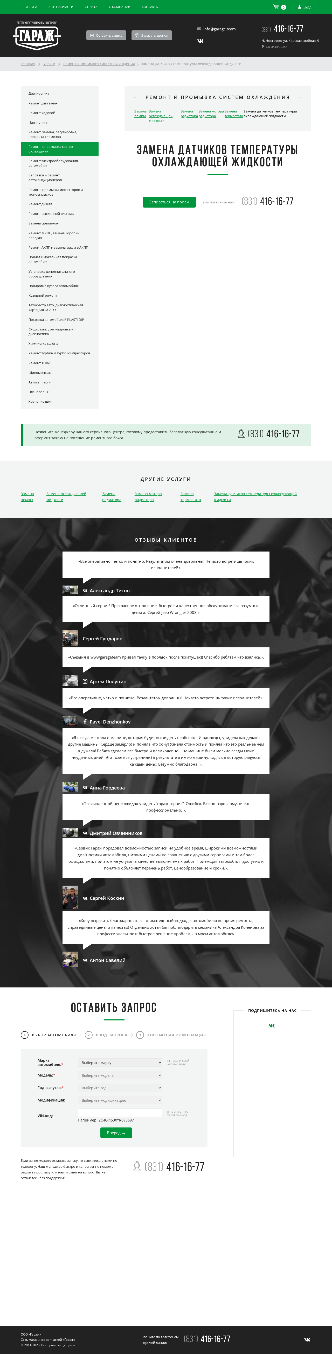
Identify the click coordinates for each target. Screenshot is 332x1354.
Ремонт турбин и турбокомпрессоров (59, 353)
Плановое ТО (39, 391)
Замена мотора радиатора (211, 113)
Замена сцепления (44, 223)
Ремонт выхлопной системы (51, 213)
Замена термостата (234, 113)
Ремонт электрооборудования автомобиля (53, 163)
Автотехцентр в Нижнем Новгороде (37, 23)
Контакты (150, 7)
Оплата (91, 7)
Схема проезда (276, 47)
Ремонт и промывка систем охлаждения (99, 63)
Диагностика (39, 93)
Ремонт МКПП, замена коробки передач (54, 235)
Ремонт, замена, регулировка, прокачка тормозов (53, 134)
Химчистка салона (43, 343)
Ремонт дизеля (40, 204)
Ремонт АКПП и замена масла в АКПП (58, 247)
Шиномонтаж (40, 372)
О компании (119, 7)
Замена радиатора (189, 113)
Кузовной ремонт (43, 295)
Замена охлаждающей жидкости (160, 116)
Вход (307, 7)
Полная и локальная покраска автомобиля (53, 259)
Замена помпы (140, 113)
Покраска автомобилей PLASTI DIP (56, 319)
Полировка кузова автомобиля (54, 285)
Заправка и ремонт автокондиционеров (45, 177)
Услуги (31, 7)
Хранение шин (40, 401)
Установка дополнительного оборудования (52, 273)
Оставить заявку (108, 35)
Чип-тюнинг (38, 122)
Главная (28, 63)
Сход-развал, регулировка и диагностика (51, 331)
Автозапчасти (61, 7)
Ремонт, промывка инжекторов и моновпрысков (56, 192)
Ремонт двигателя (43, 103)
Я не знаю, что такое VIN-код (177, 1113)
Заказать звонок (154, 35)
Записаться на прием (169, 201)
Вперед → (116, 1132)
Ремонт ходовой (42, 112)
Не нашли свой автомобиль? (178, 1062)
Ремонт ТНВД (39, 363)
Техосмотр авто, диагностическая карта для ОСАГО (56, 307)
